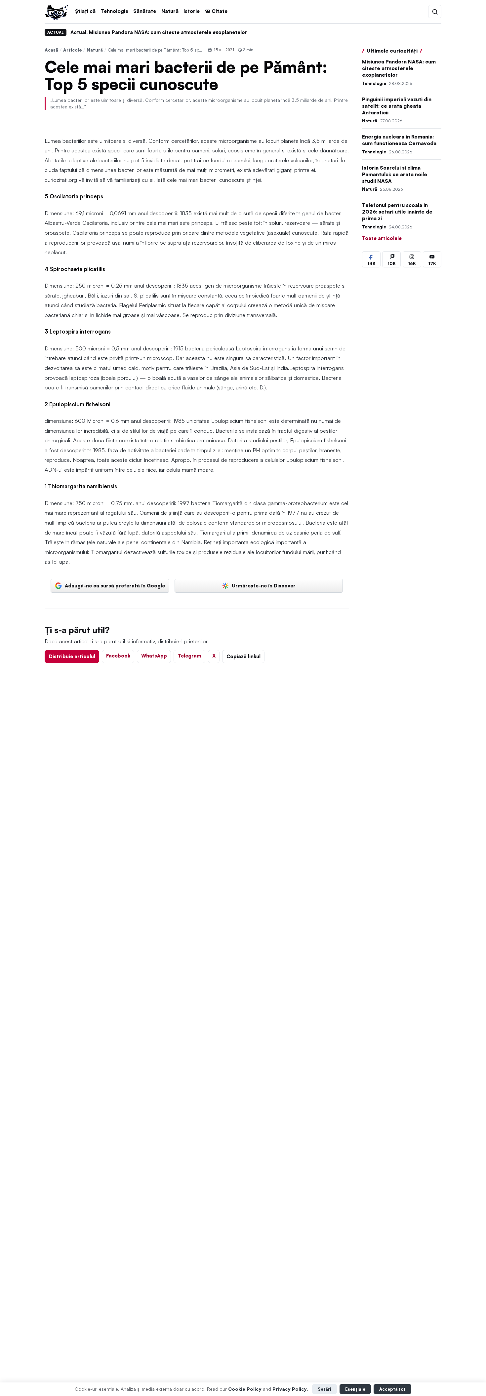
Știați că (85, 11)
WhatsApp (154, 655)
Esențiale (355, 1389)
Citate (219, 11)
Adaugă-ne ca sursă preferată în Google (115, 585)
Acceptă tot (392, 1389)
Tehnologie (114, 11)
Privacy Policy (289, 1389)
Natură (170, 11)
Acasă (51, 50)
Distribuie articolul (72, 656)
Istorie (191, 11)
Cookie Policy (245, 1389)
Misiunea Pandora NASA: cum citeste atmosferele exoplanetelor (399, 68)
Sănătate (144, 11)
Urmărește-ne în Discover (264, 585)
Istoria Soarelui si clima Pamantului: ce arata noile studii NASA (394, 174)
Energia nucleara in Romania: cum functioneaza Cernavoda (399, 140)
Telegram (189, 655)
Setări (324, 1389)
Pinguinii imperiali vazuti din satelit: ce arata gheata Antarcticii (396, 106)
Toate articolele (382, 238)
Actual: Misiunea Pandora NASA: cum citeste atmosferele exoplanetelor (158, 32)
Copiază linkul (243, 656)
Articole (72, 50)
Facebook (118, 655)
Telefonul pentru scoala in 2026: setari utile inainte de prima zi (397, 211)
